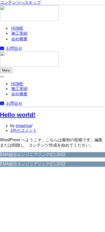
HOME (17, 28)
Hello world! (17, 114)
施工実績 (19, 33)
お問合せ (14, 48)
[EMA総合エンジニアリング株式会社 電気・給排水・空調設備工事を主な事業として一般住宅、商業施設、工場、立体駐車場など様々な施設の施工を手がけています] (29, 13)
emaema (23, 125)
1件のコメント (23, 130)
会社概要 (19, 39)
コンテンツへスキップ (20, 2)
